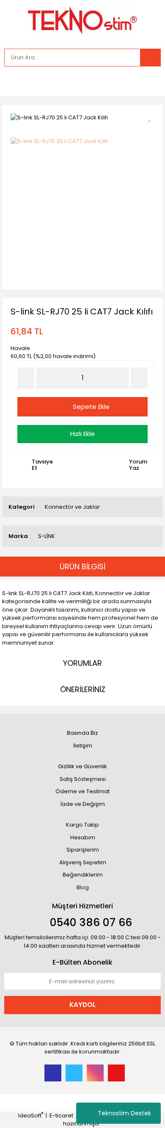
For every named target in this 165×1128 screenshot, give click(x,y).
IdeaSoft (30, 1115)
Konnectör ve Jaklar (72, 507)
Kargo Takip (82, 825)
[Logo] (83, 20)
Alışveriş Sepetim (82, 862)
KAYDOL (82, 1004)
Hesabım (82, 837)
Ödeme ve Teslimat (82, 791)
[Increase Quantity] (139, 378)
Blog (83, 887)
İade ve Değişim (82, 804)
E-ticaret (61, 1115)
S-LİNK (46, 536)
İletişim (82, 746)
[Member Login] (12, 81)
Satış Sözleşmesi (83, 779)
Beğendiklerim (83, 875)
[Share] (152, 131)
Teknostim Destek (124, 1113)
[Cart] (148, 81)
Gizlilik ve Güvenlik (82, 766)
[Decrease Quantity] (25, 378)
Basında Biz (82, 733)
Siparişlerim (82, 850)
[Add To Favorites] (152, 116)
